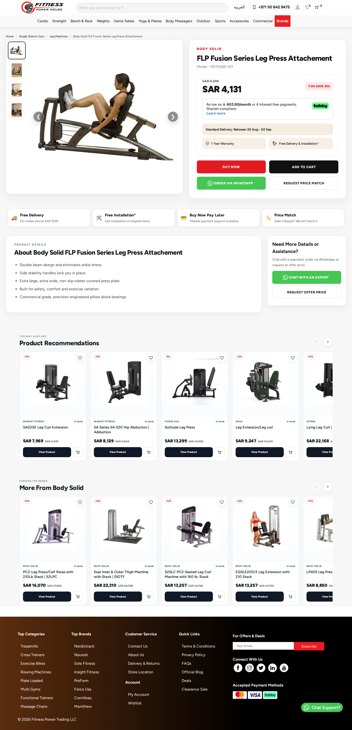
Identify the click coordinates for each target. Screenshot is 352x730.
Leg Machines (59, 36)
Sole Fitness (84, 663)
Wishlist (135, 703)
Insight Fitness (86, 672)
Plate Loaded (32, 680)
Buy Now (231, 167)
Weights (103, 21)
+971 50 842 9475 (273, 7)
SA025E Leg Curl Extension (45, 427)
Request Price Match (304, 183)
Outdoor (203, 21)
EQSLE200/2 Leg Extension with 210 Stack (263, 574)
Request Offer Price (306, 292)
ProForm (81, 680)
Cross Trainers (32, 655)
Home (10, 36)
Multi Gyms (30, 689)
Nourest (81, 655)
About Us (136, 655)
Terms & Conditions (198, 646)
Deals (186, 680)
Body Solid (209, 49)
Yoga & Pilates (150, 21)
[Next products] (328, 342)
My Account (138, 694)
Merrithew (83, 706)
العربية (239, 7)
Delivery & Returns (143, 663)
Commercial (263, 21)
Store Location (140, 672)
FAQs (186, 663)
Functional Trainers (37, 698)
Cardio (42, 21)
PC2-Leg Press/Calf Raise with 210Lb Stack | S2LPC (48, 574)
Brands (282, 21)
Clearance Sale (195, 689)
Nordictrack (84, 646)
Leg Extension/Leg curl (254, 427)
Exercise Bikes (33, 663)
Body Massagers (179, 21)
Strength (59, 21)
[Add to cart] (78, 452)
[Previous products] (316, 342)
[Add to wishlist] (80, 358)
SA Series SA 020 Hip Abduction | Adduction (121, 429)
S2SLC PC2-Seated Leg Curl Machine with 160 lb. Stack (188, 574)
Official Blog (192, 672)
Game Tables (124, 21)
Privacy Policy (193, 655)
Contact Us (138, 646)
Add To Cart (304, 167)
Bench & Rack (81, 21)
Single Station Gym (31, 36)
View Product (47, 451)
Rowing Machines (36, 672)
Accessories (239, 21)
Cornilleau (83, 698)
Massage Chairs (34, 706)
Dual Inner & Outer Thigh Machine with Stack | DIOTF (121, 574)
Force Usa (82, 689)
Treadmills (29, 646)
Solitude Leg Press (180, 427)
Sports (220, 21)
